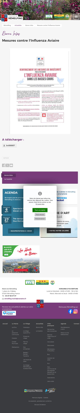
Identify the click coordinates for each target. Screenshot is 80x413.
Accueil (5, 323)
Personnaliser (40, 219)
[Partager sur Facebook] (3, 166)
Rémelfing (7, 25)
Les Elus (14, 327)
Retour (6, 158)
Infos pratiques (50, 324)
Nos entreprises (26, 348)
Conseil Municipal (15, 342)
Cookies (45, 397)
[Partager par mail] (11, 166)
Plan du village (25, 342)
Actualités (39, 323)
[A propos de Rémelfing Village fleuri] (59, 18)
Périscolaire (50, 345)
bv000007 (10, 145)
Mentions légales (37, 397)
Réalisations (15, 347)
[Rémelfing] (11, 18)
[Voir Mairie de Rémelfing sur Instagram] (75, 313)
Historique (26, 327)
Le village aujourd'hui (26, 332)
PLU (48, 363)
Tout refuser (40, 214)
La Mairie (15, 323)
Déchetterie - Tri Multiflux (51, 350)
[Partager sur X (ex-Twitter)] (8, 166)
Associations (51, 377)
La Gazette (8, 179)
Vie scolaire (50, 342)
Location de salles (50, 359)
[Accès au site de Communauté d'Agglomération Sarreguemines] (33, 391)
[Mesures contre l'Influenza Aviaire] (40, 91)
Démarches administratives (52, 330)
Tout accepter (40, 210)
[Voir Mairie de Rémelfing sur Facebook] (70, 313)
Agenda (63, 323)
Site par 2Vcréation (40, 404)
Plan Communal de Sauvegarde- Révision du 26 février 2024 (51, 370)
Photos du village (26, 337)
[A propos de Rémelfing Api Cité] (67, 18)
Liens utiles (50, 381)
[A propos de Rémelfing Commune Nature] (49, 18)
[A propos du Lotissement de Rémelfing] (21, 272)
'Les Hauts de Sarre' (27, 360)
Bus (48, 354)
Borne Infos (8, 175)
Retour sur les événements (65, 333)
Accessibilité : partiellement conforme (40, 401)
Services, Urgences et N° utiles (51, 336)
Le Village (26, 323)
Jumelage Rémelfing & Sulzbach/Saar (27, 366)
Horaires (14, 338)
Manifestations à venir (21, 231)
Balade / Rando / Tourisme (26, 354)
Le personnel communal (15, 332)
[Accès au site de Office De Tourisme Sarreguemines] (50, 390)
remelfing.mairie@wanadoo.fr (15, 298)
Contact (76, 323)
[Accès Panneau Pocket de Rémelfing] (9, 315)
